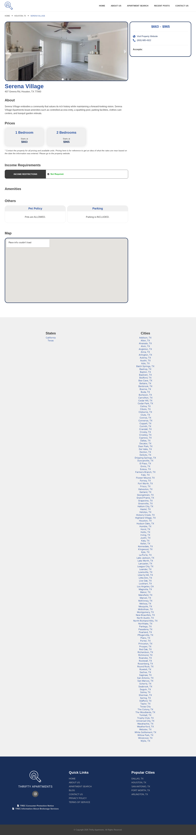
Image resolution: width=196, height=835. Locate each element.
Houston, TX (20, 16)
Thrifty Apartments (35, 786)
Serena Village (37, 16)
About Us (116, 6)
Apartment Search (137, 6)
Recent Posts (162, 6)
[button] (8, 51)
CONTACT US (181, 6)
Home (102, 6)
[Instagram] (35, 794)
